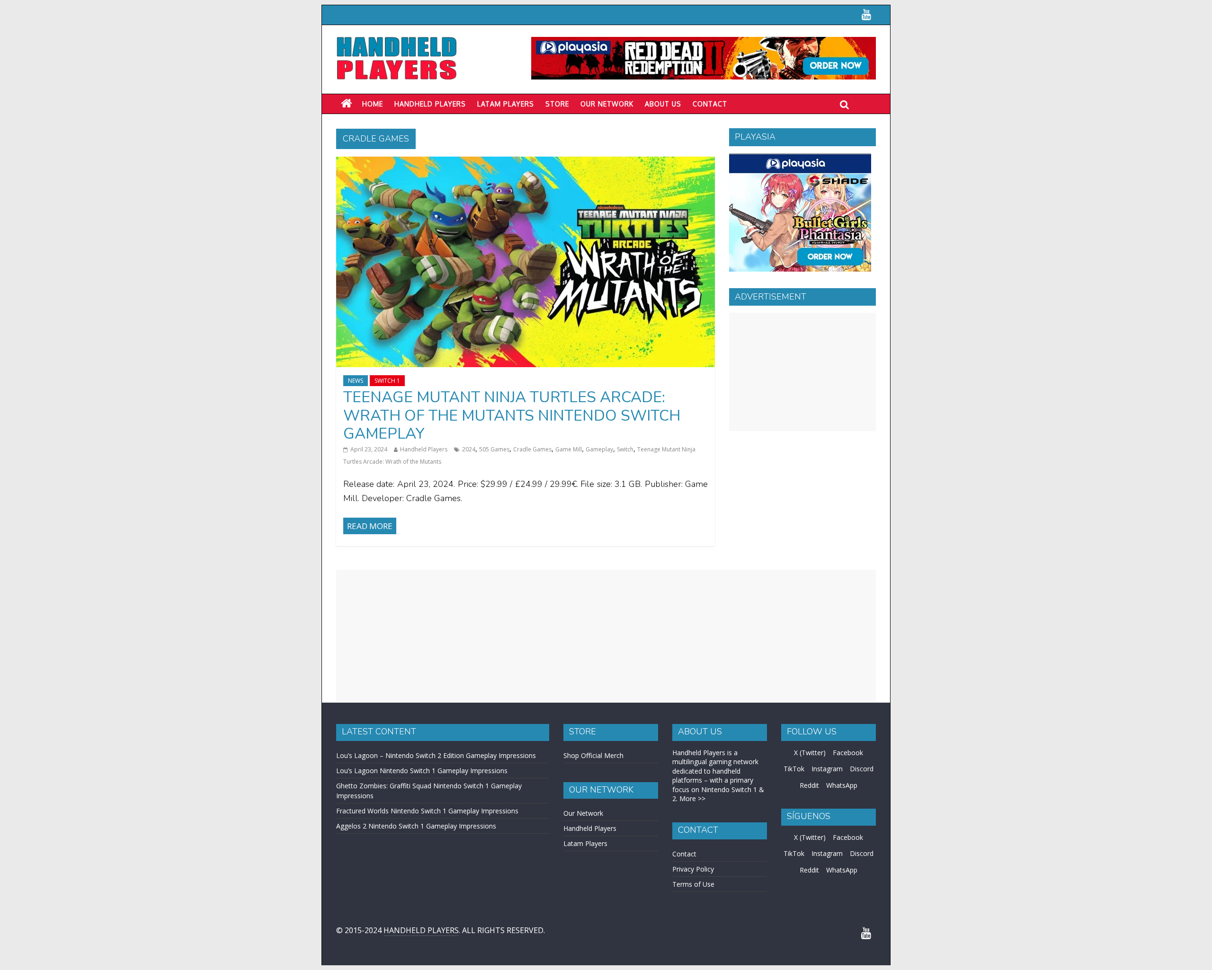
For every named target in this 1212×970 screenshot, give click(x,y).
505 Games (494, 449)
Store (557, 104)
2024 (468, 449)
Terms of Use (693, 884)
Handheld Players (430, 104)
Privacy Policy (693, 868)
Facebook (848, 752)
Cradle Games (532, 449)
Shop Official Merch (593, 755)
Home (372, 104)
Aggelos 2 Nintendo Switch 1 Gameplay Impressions (416, 825)
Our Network (606, 104)
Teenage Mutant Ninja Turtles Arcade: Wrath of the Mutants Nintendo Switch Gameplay (511, 415)
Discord (861, 768)
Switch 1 (387, 381)
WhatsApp (841, 785)
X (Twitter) (810, 752)
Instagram (827, 768)
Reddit (809, 785)
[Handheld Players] (346, 103)
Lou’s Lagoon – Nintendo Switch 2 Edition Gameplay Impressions (436, 755)
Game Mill (568, 449)
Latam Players (585, 843)
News (355, 381)
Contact (710, 104)
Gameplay (599, 449)
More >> (692, 798)
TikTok (794, 768)
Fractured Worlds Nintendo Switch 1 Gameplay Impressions (427, 810)
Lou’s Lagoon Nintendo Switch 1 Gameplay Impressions (422, 770)
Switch (625, 449)
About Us (663, 104)
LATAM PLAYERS (505, 104)
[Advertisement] (802, 372)
